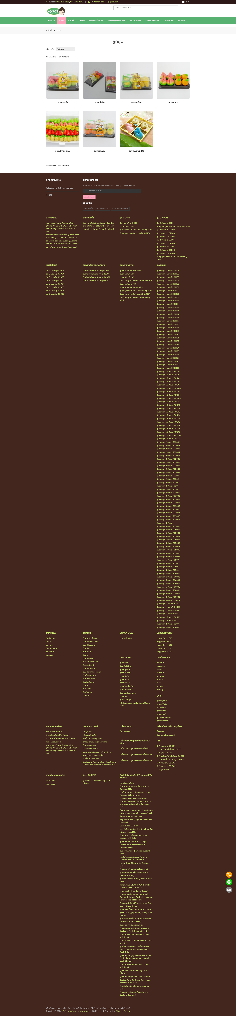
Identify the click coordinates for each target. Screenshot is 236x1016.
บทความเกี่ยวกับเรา (64, 1008)
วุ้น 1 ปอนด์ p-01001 (128, 223)
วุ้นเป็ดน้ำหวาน (89, 682)
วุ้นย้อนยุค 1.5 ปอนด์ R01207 (168, 391)
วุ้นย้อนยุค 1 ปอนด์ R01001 (168, 270)
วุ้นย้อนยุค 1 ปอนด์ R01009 (168, 297)
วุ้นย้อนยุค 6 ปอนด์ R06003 (168, 627)
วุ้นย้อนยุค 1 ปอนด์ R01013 (168, 310)
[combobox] (65, 49)
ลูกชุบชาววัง (63, 102)
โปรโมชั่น (71, 20)
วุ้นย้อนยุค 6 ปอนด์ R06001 (168, 573)
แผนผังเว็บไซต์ (124, 1008)
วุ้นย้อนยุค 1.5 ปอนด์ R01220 (169, 435)
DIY (158, 740)
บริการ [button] (82, 20)
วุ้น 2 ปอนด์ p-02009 (166, 253)
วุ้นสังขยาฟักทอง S (90, 661)
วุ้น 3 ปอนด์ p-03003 (55, 287)
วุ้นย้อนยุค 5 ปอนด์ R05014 (168, 570)
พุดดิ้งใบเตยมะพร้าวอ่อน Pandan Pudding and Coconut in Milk (133, 858)
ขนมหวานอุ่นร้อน (54, 726)
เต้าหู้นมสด (87, 731)
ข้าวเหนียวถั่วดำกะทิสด (129, 825)
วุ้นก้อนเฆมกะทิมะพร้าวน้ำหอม (131, 925)
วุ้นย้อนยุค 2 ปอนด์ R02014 (168, 486)
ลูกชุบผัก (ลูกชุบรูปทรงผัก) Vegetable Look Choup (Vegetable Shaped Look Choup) (135, 958)
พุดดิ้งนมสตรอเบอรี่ (91, 758)
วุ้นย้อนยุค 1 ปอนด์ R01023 (168, 344)
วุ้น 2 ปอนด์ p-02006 (166, 243)
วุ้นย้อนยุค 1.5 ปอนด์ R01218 (168, 428)
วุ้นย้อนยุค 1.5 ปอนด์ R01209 (169, 398)
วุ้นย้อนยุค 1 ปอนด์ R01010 (168, 300)
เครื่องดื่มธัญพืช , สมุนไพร (169, 726)
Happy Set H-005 (164, 638)
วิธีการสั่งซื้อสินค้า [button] (96, 20)
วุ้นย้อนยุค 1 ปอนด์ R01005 (168, 284)
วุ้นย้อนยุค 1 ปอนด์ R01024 (168, 348)
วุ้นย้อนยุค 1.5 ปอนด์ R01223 (168, 620)
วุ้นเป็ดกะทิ (87, 651)
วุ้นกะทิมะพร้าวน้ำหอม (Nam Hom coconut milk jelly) (133, 836)
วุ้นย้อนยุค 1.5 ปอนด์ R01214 (168, 415)
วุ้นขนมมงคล (51, 648)
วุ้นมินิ (85, 685)
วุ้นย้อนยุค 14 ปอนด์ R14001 (168, 600)
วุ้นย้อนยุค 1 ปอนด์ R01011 (167, 304)
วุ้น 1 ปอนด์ (125, 217)
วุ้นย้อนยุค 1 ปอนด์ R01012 (168, 307)
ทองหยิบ (160, 662)
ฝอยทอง (160, 676)
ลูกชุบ (159, 695)
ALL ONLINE (89, 775)
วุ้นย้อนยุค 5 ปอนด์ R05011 (168, 560)
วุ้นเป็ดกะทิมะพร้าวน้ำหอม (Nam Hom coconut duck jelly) (135, 981)
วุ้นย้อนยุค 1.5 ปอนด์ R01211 (168, 405)
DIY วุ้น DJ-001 (163, 769)
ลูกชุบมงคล (173, 102)
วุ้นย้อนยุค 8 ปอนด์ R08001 (168, 590)
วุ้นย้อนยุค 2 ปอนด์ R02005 (168, 455)
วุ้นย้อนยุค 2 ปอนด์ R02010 (168, 472)
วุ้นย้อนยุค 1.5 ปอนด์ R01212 (168, 408)
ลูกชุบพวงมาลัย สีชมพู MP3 (131, 287)
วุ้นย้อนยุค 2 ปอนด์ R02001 (168, 442)
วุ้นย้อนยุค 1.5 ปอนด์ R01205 (169, 385)
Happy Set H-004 (164, 651)
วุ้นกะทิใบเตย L (89, 645)
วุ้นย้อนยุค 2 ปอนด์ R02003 (168, 448)
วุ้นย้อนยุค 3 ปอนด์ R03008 (168, 516)
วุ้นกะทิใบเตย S (89, 668)
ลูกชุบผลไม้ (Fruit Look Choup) (133, 841)
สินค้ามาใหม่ (51, 217)
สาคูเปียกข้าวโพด (127, 783)
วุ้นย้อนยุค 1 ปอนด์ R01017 (168, 324)
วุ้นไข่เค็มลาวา (125, 689)
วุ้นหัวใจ (49, 641)
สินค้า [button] (61, 20)
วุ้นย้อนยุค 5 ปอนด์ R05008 (168, 550)
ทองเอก (160, 669)
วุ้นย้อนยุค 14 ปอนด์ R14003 (168, 607)
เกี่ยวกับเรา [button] (169, 20)
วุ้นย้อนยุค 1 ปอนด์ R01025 (168, 351)
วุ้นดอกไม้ (50, 651)
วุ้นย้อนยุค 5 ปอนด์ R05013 (168, 566)
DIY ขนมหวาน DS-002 (166, 763)
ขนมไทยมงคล (163, 657)
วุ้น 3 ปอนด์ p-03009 (55, 294)
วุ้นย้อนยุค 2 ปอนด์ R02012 (168, 479)
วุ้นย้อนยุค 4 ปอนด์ (164, 523)
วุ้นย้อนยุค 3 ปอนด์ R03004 (168, 502)
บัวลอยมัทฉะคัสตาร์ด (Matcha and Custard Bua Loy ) (134, 993)
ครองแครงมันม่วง (53, 742)
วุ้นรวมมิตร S (88, 665)
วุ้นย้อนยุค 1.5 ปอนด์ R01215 (168, 418)
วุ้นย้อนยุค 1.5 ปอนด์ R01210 (168, 401)
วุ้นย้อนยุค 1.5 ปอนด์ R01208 (169, 395)
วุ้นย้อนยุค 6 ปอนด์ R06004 (168, 580)
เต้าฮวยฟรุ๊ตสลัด (89, 735)
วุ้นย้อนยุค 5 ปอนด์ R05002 (168, 529)
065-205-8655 (62, 1)
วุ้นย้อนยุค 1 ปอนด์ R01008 (168, 294)
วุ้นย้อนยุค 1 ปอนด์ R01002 (168, 274)
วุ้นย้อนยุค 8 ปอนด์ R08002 (168, 593)
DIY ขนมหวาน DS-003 (166, 766)
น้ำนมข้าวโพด (125, 731)
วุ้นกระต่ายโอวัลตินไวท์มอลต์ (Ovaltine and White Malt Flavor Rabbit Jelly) (61, 242)
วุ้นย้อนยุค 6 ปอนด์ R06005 (168, 583)
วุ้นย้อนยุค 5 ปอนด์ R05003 (168, 533)
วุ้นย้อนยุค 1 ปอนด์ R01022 (168, 341)
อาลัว (159, 682)
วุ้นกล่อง (87, 633)
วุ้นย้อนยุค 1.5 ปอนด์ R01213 (168, 412)
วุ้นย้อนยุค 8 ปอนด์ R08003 (168, 597)
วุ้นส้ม (85, 655)
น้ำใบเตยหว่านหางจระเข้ (166, 735)
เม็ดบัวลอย (50, 780)
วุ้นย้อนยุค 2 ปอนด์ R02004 (168, 452)
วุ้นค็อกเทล (50, 638)
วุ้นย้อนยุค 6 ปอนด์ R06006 (168, 587)
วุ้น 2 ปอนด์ (162, 217)
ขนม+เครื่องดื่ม (126, 638)
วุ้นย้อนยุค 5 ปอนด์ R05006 (168, 543)
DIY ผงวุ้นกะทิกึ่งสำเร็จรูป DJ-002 (170, 756)
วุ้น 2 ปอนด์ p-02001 (165, 223)
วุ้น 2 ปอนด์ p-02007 (166, 246)
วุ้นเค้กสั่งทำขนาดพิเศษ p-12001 (96, 274)
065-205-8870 (76, 1)
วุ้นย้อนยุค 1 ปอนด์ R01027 (168, 358)
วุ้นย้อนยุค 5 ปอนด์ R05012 (168, 563)
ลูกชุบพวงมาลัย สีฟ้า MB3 (130, 270)
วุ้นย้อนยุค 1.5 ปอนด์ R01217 (168, 425)
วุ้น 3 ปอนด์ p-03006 (55, 280)
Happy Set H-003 (164, 648)
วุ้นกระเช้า (87, 688)
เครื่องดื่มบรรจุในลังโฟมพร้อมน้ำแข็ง (135, 742)
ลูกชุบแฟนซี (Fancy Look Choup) (134, 891)
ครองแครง (50, 784)
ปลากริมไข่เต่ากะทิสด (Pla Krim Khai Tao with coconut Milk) (136, 830)
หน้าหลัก (51, 20)
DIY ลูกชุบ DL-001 (164, 752)
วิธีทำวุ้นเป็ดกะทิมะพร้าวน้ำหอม (103, 1008)
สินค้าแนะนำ (88, 217)
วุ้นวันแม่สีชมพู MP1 (128, 284)
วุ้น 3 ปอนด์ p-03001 (55, 270)
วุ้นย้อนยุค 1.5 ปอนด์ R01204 (169, 381)
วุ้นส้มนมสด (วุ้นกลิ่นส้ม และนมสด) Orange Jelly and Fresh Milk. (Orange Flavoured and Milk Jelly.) (136, 897)
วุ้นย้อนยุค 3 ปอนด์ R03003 (168, 499)
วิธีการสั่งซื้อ (88, 209)
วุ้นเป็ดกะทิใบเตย (89, 675)
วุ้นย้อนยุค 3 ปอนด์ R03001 (168, 492)
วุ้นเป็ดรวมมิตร (89, 678)
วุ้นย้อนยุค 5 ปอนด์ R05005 (168, 539)
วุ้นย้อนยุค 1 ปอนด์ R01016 (168, 321)
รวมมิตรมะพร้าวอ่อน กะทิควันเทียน (97, 752)
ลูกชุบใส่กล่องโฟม (62, 151)
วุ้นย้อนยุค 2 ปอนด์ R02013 (168, 482)
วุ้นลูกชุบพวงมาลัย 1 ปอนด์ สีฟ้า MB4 (135, 233)
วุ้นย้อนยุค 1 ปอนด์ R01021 (168, 337)
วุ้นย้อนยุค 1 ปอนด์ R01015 (168, 317)
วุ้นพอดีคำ (51, 633)
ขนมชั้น (160, 686)
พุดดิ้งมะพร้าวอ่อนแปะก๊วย (93, 755)
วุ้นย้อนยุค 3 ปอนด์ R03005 (168, 506)
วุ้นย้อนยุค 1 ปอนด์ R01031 (168, 610)
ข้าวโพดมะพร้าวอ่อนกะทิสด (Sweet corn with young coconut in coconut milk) (62, 236)
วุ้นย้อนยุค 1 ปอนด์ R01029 (168, 364)
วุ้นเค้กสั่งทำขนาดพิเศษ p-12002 (96, 280)
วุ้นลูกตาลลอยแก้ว (90, 748)
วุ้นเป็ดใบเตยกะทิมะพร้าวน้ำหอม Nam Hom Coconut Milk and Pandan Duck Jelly (134, 949)
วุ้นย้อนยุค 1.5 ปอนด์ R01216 (168, 422)
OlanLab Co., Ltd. (123, 1011)
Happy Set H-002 (164, 645)
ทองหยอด (161, 666)
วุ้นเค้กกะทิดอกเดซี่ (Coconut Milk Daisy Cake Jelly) (134, 874)
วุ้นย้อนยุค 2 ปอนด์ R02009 (168, 469)
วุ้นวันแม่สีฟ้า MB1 (127, 226)
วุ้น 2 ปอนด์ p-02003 (166, 233)
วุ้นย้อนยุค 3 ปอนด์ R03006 (168, 509)
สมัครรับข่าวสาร (89, 197)
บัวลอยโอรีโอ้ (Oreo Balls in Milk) (134, 869)
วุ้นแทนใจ (123, 696)
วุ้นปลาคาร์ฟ (88, 658)
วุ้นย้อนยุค (161, 265)
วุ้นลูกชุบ (49, 655)
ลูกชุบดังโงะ (99, 102)
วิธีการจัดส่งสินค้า (102, 209)
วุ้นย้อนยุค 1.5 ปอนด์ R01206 (169, 388)
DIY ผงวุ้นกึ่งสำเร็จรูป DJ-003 (169, 749)
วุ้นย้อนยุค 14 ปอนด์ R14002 (168, 603)
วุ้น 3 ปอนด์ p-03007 (55, 284)
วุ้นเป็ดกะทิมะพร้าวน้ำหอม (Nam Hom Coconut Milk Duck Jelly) (135, 793)
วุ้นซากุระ (49, 645)
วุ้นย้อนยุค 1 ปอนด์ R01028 (168, 361)
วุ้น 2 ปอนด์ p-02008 (166, 250)
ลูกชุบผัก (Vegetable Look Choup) (135, 976)
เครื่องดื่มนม (125, 726)
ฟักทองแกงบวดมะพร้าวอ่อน (131, 816)
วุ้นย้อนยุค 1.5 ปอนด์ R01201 (168, 371)
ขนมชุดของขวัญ (164, 633)
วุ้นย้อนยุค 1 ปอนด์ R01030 (168, 368)
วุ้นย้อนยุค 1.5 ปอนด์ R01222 (168, 617)
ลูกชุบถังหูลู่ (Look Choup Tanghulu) (61, 247)
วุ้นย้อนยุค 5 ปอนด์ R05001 (168, 526)
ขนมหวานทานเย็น (91, 726)
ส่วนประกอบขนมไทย (55, 775)
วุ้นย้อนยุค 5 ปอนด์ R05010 (168, 556)
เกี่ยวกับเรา (50, 1008)
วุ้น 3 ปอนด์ (51, 265)
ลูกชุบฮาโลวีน (99, 151)
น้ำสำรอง (160, 731)
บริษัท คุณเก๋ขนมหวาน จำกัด (74, 1011)
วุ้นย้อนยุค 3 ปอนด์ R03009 (168, 519)
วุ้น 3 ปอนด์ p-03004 (55, 274)
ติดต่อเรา (181, 20)
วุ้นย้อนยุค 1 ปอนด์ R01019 (168, 331)
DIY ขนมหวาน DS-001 (166, 746)
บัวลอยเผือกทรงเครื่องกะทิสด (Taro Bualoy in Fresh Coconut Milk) (134, 929)
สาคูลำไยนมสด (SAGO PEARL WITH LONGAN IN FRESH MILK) (135, 886)
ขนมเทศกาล (125, 657)
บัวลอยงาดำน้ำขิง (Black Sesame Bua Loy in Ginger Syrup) (135, 904)
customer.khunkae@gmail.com (104, 1)
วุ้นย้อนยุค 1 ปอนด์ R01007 (168, 290)
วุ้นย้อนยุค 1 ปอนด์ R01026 (168, 354)
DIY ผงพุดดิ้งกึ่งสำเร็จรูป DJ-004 (170, 759)
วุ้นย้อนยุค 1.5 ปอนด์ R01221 (168, 438)
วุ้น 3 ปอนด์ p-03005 (55, 277)
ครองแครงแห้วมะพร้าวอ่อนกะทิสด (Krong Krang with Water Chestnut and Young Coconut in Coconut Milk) (61, 227)
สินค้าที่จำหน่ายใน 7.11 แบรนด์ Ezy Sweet (136, 776)
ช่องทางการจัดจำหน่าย (116, 20)
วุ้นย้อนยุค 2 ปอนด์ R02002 (168, 445)
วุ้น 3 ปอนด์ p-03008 (55, 290)
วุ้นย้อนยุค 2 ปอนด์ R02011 (168, 475)
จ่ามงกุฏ (160, 689)
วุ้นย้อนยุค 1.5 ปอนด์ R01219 (168, 432)
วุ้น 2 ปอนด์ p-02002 (166, 229)
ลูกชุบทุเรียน (136, 102)
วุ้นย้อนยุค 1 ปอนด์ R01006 (168, 287)
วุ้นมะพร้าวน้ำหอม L (90, 638)
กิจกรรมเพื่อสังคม (152, 20)
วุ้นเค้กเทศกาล (126, 265)
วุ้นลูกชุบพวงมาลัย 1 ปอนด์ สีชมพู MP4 (136, 229)
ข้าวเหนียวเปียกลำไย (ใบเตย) (57, 735)
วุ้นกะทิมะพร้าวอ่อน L (91, 641)
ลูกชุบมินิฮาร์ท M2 (136, 151)
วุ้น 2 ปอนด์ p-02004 (166, 236)
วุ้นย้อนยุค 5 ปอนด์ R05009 (168, 553)
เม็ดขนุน (160, 679)
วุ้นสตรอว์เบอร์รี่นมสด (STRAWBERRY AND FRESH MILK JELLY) (135, 920)
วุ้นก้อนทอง (87, 692)
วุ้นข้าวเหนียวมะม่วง (128, 693)
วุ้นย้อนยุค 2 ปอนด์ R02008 (168, 465)
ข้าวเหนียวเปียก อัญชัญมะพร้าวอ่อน (60, 738)
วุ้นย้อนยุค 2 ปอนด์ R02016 (168, 624)
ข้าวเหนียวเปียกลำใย (54, 731)
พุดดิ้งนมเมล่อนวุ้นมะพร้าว (93, 738)
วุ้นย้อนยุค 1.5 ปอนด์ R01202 (169, 374)
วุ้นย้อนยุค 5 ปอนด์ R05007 (168, 546)
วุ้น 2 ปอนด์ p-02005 (166, 240)
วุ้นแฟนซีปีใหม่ (125, 666)
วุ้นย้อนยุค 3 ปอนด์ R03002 (168, 496)
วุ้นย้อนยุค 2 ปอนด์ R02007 (168, 462)
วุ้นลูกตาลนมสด (89, 745)
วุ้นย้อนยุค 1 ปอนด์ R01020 (168, 334)
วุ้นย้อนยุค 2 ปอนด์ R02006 (168, 459)
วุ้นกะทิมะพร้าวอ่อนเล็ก (92, 672)
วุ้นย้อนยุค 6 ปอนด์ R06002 (168, 577)
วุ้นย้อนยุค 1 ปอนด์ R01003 (168, 277)
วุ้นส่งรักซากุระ (125, 699)
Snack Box (126, 633)
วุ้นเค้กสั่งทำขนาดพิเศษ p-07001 (96, 270)
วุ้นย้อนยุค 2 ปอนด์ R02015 (168, 489)
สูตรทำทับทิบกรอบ (81, 1008)
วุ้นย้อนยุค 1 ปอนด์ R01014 (168, 314)
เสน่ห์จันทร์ (161, 672)
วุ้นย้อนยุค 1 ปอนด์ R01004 (168, 280)
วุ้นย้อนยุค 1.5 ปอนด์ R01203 (169, 378)
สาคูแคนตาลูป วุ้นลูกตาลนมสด (95, 742)
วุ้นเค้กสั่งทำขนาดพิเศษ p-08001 (96, 277)
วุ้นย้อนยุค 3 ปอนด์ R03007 (168, 512)
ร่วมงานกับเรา (135, 20)
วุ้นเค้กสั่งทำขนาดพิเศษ (94, 265)
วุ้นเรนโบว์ (87, 695)
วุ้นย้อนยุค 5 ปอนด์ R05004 (168, 536)
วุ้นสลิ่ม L (86, 648)
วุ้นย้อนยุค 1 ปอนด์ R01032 (168, 613)
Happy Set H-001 (164, 641)
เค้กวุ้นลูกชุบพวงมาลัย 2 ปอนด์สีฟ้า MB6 (173, 226)
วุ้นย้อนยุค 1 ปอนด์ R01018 (168, 327)
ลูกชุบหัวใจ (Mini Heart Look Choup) (135, 909)
